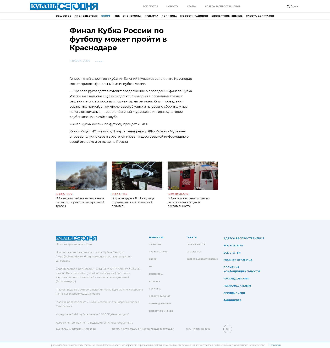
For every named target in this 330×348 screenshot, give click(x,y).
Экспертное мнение (227, 15)
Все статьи (232, 252)
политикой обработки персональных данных (137, 345)
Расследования (236, 278)
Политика (169, 15)
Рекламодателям (237, 285)
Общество (64, 15)
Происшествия (86, 15)
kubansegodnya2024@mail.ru (82, 293)
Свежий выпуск (196, 244)
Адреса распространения (222, 6)
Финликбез (232, 300)
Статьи (191, 6)
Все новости (233, 245)
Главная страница (238, 260)
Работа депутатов (260, 15)
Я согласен (275, 345)
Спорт (105, 15)
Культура (151, 15)
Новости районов (194, 15)
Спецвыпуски (234, 293)
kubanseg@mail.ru (122, 322)
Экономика (132, 15)
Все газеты (150, 6)
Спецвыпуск (194, 252)
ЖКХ (117, 15)
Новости (172, 6)
